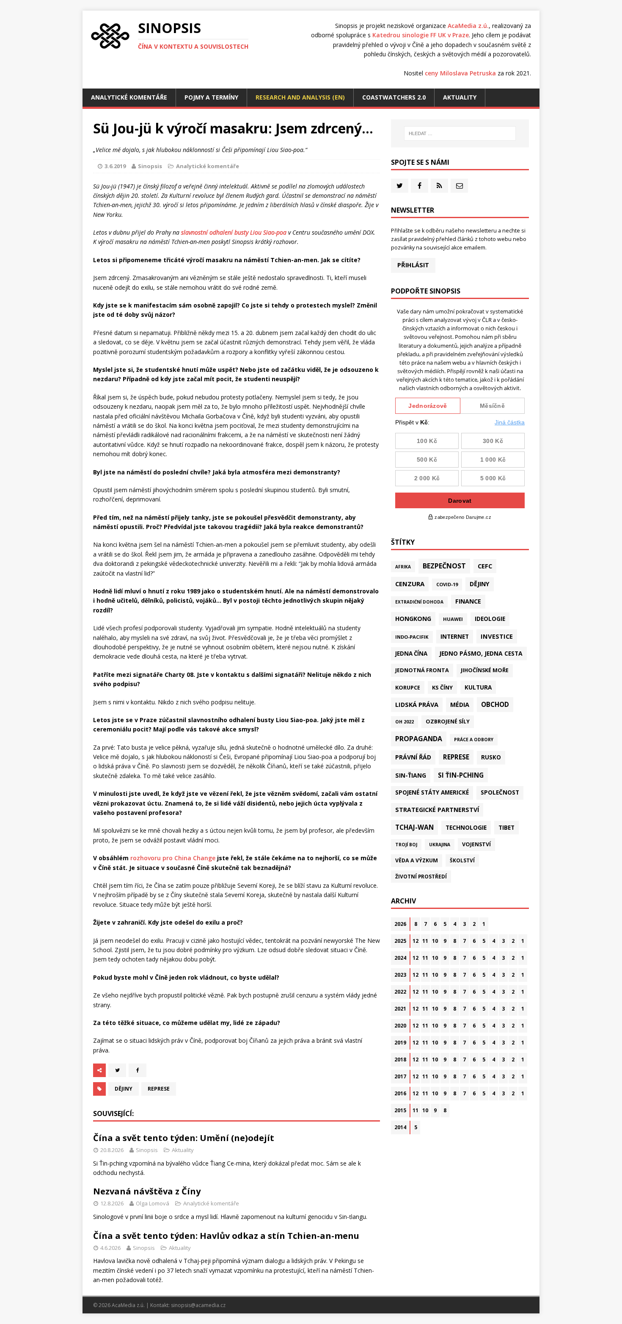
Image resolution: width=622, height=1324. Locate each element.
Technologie (466, 827)
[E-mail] (459, 186)
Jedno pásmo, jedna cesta (481, 653)
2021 (400, 1008)
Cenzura (409, 583)
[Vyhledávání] (460, 133)
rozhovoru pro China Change (172, 858)
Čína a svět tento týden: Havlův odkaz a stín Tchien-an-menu (226, 1235)
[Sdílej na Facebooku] (137, 1070)
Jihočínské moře (485, 670)
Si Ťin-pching (461, 775)
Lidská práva (416, 704)
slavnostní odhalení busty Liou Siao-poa (233, 232)
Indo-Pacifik (412, 637)
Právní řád (413, 757)
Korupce (407, 687)
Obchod (495, 704)
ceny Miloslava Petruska (460, 73)
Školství (462, 860)
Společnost (500, 792)
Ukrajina (439, 845)
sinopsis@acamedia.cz (198, 1305)
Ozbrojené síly (448, 721)
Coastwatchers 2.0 (394, 97)
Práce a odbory (473, 739)
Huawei (453, 619)
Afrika (403, 567)
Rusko (491, 757)
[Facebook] (419, 186)
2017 (400, 1076)
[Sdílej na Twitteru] (117, 1070)
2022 (400, 991)
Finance (468, 601)
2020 (400, 1025)
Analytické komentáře (129, 97)
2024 (400, 957)
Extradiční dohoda (419, 602)
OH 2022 (404, 722)
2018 (400, 1059)
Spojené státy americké (432, 792)
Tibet (506, 827)
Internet (454, 636)
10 (435, 941)
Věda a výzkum (416, 860)
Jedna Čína (411, 653)
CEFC (485, 566)
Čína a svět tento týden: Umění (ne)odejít (183, 1138)
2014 (400, 1127)
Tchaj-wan (414, 827)
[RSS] (439, 186)
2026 (400, 924)
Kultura (478, 687)
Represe (159, 1088)
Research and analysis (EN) (300, 97)
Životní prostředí (421, 876)
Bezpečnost (444, 566)
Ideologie (490, 619)
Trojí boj (406, 845)
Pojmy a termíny (211, 97)
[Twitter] (399, 186)
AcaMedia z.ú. (468, 26)
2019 (400, 1042)
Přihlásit (413, 265)
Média (459, 705)
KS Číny (442, 687)
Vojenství (476, 844)
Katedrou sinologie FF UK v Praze (420, 35)
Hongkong (413, 619)
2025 (400, 941)
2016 (400, 1093)
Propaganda (418, 738)
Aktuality (459, 97)
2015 (400, 1110)
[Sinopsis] (110, 36)
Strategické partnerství (437, 810)
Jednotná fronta (422, 670)
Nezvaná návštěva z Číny (147, 1191)
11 (425, 941)
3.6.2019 (115, 166)
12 (415, 941)
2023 (400, 974)
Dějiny (123, 1088)
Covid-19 (447, 584)
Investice (497, 636)
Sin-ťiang (410, 775)
